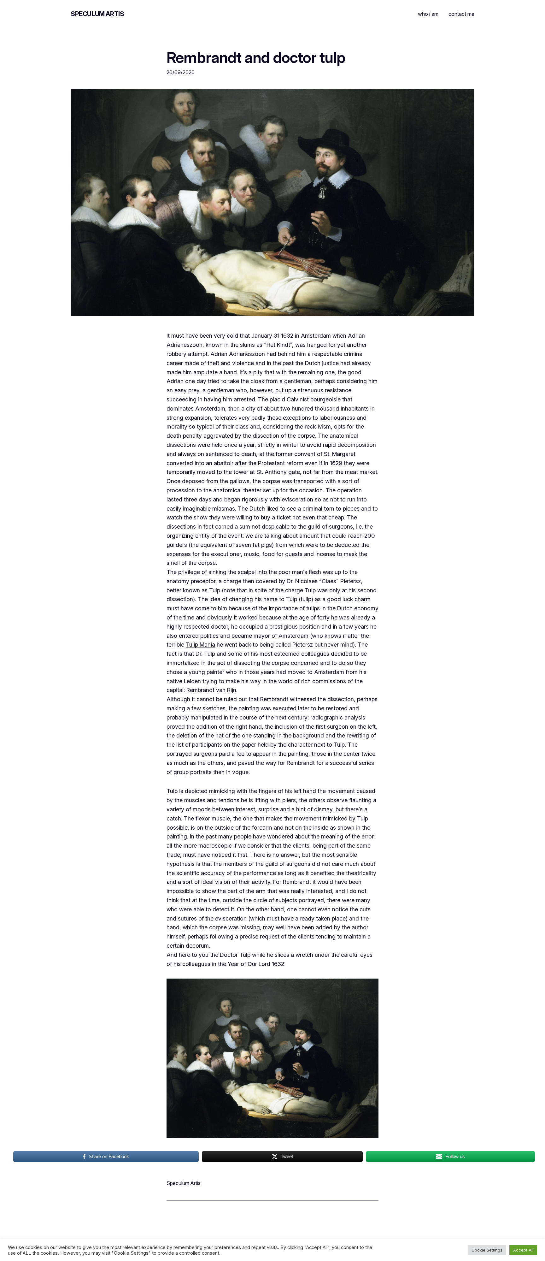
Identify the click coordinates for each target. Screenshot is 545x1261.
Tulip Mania (200, 644)
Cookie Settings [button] (487, 1249)
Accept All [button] (523, 1249)
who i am (428, 14)
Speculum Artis (97, 14)
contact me (461, 14)
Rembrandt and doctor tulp (256, 57)
